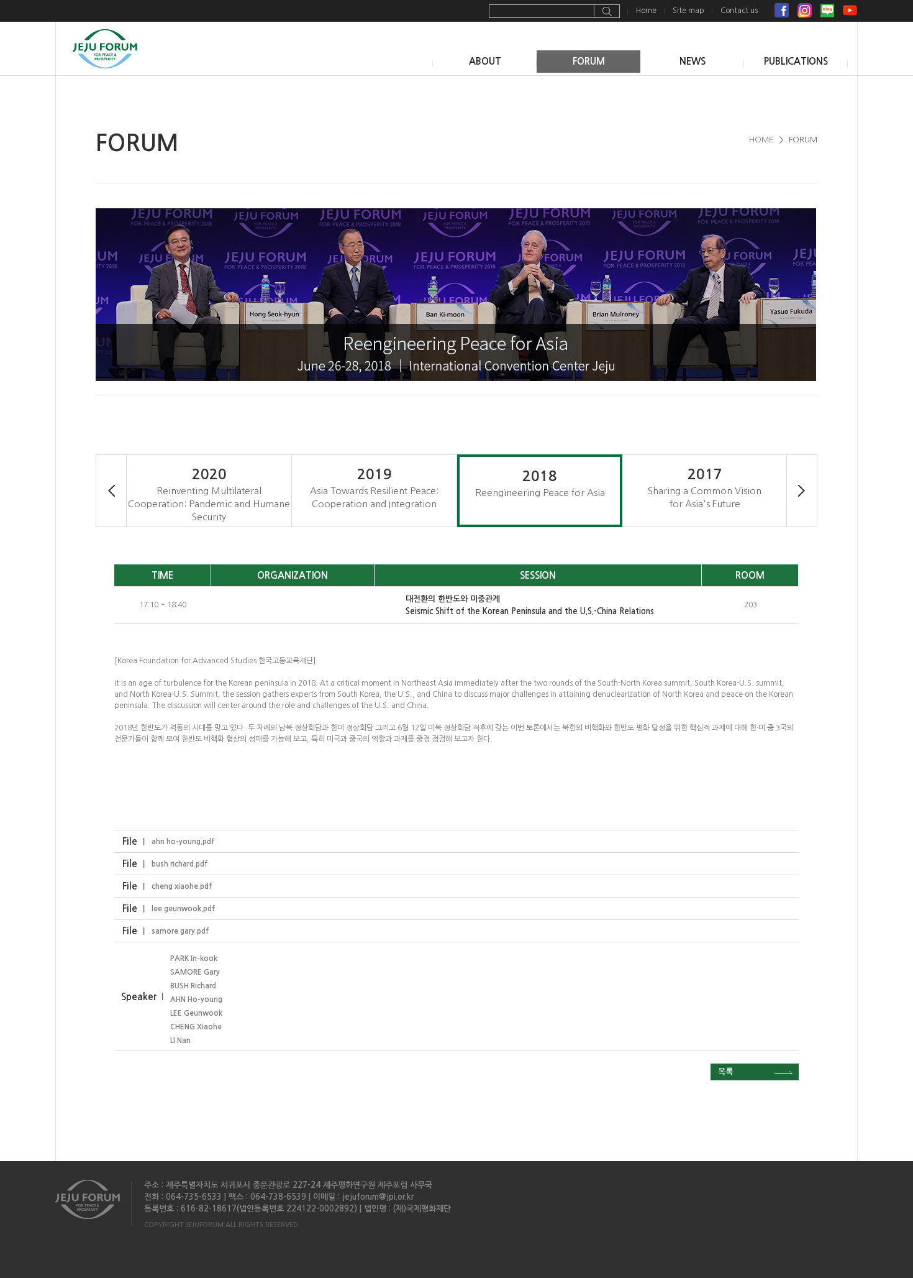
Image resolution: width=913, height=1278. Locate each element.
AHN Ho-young (196, 999)
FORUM (589, 61)
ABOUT (485, 61)
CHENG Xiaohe (196, 1027)
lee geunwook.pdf (184, 909)
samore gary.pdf (180, 931)
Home (646, 10)
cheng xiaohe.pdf (182, 886)
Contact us (739, 10)
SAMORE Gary (195, 972)
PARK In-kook (193, 958)
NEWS (692, 61)
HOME (761, 140)
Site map (688, 10)
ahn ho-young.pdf (183, 841)
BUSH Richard (193, 986)
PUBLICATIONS (796, 61)
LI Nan (180, 1040)
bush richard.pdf (180, 864)
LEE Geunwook (196, 1013)
